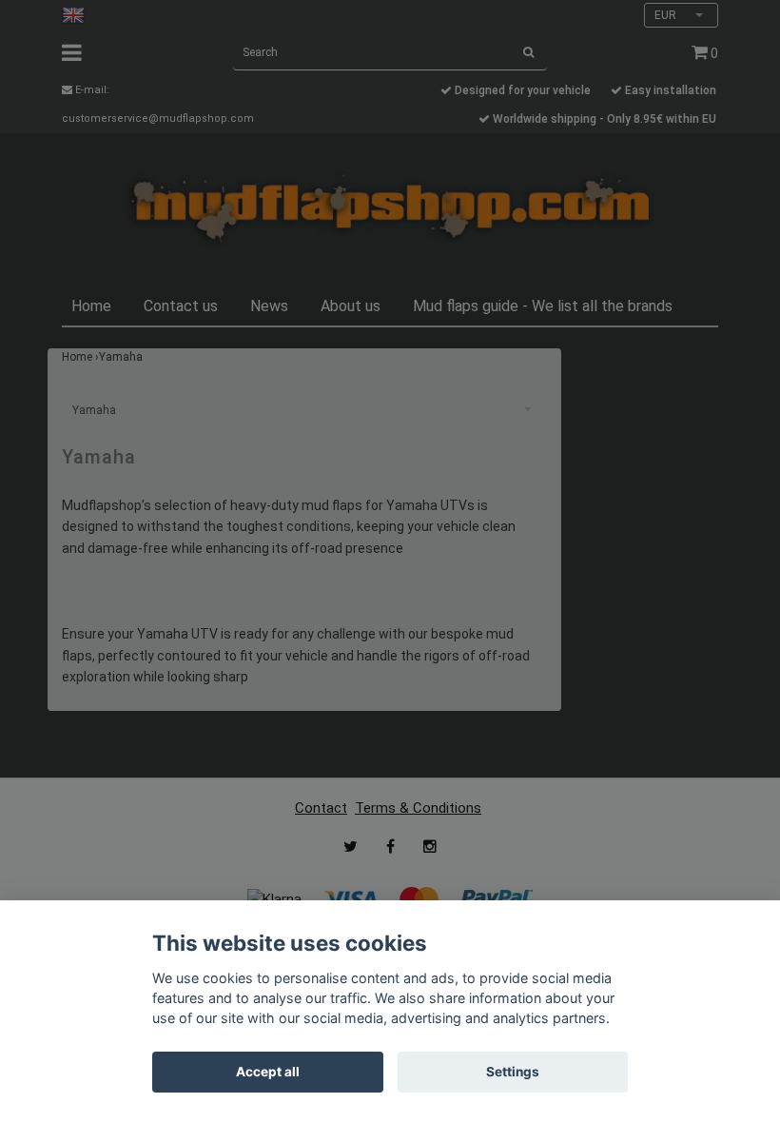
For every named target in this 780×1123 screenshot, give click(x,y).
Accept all (268, 1071)
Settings (512, 1071)
